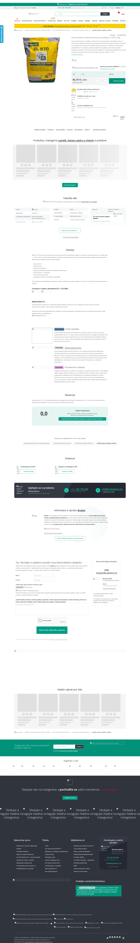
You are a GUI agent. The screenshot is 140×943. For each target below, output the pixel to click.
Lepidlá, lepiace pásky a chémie (76, 140)
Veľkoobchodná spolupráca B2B (83, 854)
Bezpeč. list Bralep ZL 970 (68, 467)
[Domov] (19, 30)
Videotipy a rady (50, 857)
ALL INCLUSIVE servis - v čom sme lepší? (28, 857)
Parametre (50, 130)
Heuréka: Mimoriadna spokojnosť (88, 89)
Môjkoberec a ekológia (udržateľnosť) (56, 851)
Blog (15, 8)
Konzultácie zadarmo (99, 130)
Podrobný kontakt (113, 866)
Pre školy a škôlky (79, 857)
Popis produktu (60, 130)
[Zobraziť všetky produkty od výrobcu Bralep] (36, 524)
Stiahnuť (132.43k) (67, 471)
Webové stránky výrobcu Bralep (53, 533)
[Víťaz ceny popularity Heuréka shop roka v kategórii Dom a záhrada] (34, 14)
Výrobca (87, 130)
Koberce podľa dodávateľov (82, 851)
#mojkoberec (109, 789)
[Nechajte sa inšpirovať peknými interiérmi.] (70, 664)
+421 (79, 489)
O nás (46, 846)
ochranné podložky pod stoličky (69, 377)
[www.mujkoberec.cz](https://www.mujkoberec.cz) (38, 942)
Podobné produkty (39, 130)
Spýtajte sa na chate (108, 491)
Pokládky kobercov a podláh (25, 868)
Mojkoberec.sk (45, 940)
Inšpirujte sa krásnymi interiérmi (83, 846)
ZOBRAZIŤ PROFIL (70, 798)
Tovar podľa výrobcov (80, 849)
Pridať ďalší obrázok (32, 591)
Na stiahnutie (79, 130)
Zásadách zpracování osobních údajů (59, 639)
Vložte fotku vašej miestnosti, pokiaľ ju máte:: (29, 584)
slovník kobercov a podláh (89, 202)
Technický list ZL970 (27, 467)
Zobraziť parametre (77, 54)
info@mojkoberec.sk (112, 489)
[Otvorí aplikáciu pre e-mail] (98, 490)
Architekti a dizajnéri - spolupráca (84, 860)
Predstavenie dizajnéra (109, 588)
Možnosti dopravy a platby (107, 69)
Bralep (122, 119)
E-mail (18, 580)
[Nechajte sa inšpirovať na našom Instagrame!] (70, 781)
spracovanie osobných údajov (69, 751)
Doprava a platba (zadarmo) (25, 854)
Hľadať (105, 14)
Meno (18, 575)
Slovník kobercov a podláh (53, 866)
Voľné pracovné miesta (80, 871)
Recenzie (70, 130)
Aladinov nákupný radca (52, 860)
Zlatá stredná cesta (73, 347)
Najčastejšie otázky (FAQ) (24, 863)
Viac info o (65, 751)
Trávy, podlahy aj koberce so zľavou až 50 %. (62, 26)
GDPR (75, 866)
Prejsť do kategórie (70, 185)
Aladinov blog (49, 854)
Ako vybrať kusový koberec (53, 849)
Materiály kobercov (51, 868)
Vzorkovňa (24, 8)
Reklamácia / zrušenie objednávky (26, 846)
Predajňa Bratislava (22, 851)
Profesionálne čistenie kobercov (26, 866)
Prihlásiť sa (112, 8)
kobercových (74, 373)
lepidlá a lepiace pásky (97, 373)
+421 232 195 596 (64, 8)
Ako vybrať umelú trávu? (52, 863)
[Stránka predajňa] (41, 894)
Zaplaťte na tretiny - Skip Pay (25, 860)
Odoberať (79, 746)
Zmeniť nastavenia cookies (82, 868)
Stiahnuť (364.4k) (28, 471)
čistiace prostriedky (59, 379)
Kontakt (33, 8)
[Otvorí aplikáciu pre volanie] (66, 490)
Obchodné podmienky (80, 863)
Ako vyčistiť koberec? (51, 871)
